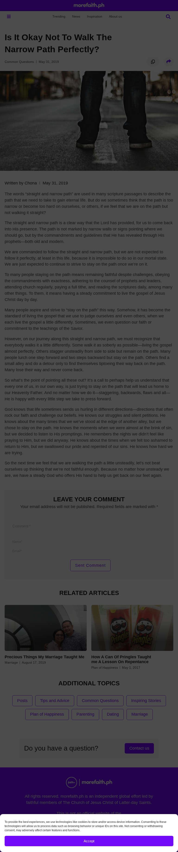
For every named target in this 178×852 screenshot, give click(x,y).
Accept (89, 841)
